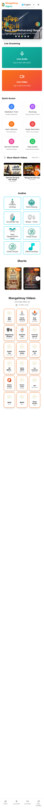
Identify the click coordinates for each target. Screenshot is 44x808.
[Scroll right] (36, 173)
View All (35, 157)
